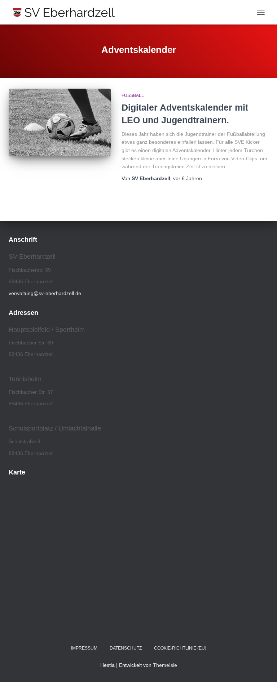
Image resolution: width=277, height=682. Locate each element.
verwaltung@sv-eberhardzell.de (45, 293)
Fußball (133, 95)
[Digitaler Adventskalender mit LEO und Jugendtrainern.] (60, 122)
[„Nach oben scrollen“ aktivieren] (263, 668)
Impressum (84, 648)
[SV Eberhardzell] (66, 12)
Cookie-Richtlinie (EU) (180, 648)
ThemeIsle (165, 665)
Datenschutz (126, 648)
